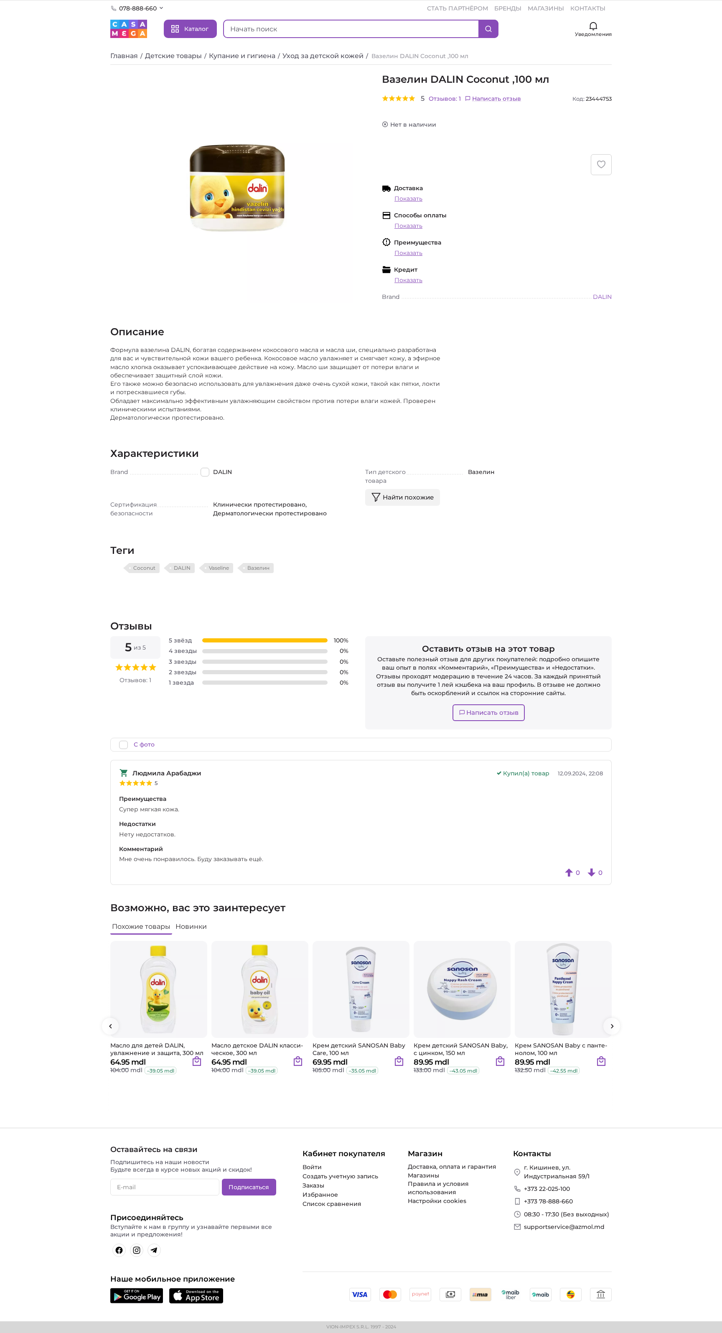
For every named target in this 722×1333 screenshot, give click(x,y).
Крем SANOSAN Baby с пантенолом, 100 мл (561, 1049)
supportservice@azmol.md (564, 1227)
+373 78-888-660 (548, 1201)
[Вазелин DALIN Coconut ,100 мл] (237, 188)
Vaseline (219, 568)
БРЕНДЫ (507, 8)
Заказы (313, 1185)
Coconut (144, 568)
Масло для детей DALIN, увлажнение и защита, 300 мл (156, 1049)
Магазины (423, 1175)
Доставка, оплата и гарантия (452, 1166)
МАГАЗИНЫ (546, 8)
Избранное (320, 1194)
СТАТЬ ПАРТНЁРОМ (457, 8)
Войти (312, 1167)
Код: (578, 98)
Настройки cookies (437, 1201)
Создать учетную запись (340, 1176)
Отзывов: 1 (445, 98)
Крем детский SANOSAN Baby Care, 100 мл (359, 1049)
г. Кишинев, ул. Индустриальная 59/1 (557, 1172)
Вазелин (258, 568)
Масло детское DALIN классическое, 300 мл (257, 1049)
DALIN (182, 568)
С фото (144, 744)
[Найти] (488, 29)
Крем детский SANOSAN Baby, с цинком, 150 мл (461, 1049)
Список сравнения (332, 1204)
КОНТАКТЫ (587, 8)
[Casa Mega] (128, 28)
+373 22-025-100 (547, 1189)
